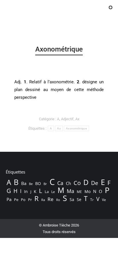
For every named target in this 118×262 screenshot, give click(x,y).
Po (23, 199)
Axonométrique (76, 128)
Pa (9, 199)
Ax (77, 119)
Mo (87, 191)
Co (77, 183)
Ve (104, 200)
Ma (70, 191)
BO (38, 183)
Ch (68, 183)
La (47, 191)
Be (31, 184)
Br (45, 184)
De (94, 183)
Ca (60, 183)
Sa (72, 199)
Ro (58, 200)
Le (53, 191)
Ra (43, 200)
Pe (16, 199)
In (26, 191)
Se (79, 199)
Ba (23, 183)
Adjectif (67, 119)
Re (51, 199)
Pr (30, 199)
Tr (92, 200)
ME (79, 191)
